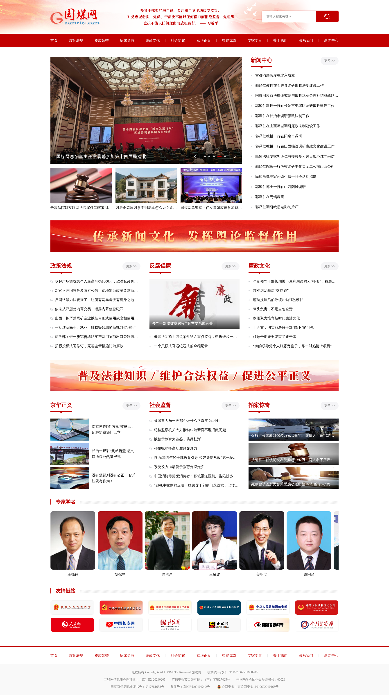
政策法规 (76, 40)
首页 (54, 40)
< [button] (195, 156)
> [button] (235, 156)
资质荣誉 (101, 40)
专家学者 (255, 40)
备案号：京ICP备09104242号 (190, 686)
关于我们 (280, 40)
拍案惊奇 (229, 40)
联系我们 (306, 40)
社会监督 (178, 40)
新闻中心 (331, 40)
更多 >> (329, 60)
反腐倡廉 (127, 40)
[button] (205, 156)
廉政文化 (152, 40)
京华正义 (204, 40)
